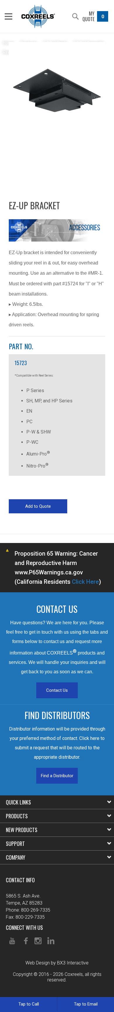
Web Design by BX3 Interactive (57, 963)
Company (15, 857)
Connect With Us (24, 927)
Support (15, 843)
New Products (21, 830)
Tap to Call (28, 1004)
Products (17, 816)
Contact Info (20, 880)
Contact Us (57, 690)
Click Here (85, 581)
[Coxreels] (38, 16)
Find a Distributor (57, 775)
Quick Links (18, 802)
